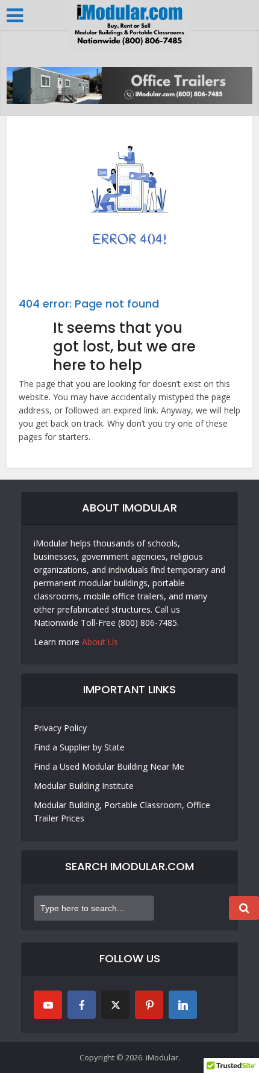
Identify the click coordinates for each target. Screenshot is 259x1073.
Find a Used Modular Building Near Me (109, 766)
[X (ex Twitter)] (115, 1005)
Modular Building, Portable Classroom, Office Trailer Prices (122, 811)
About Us (100, 642)
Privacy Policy (60, 728)
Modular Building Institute (84, 785)
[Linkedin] (183, 1005)
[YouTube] (48, 1005)
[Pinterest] (149, 1005)
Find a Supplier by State (79, 747)
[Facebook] (81, 1005)
